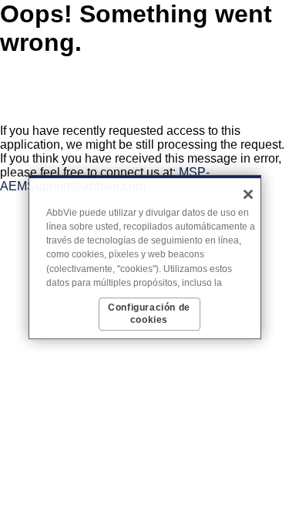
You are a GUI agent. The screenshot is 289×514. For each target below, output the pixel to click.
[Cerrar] (248, 194)
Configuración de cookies (149, 314)
